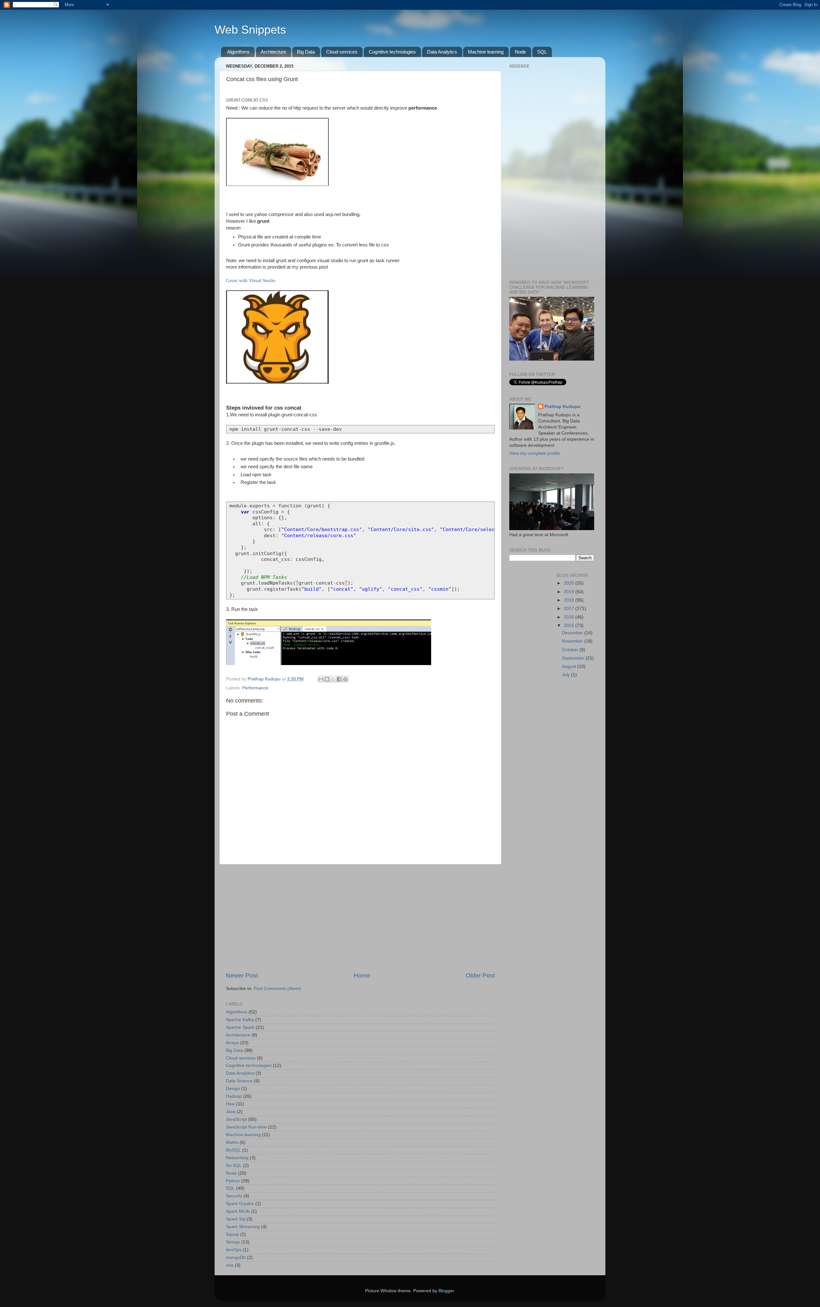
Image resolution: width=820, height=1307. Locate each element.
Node (520, 51)
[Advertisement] (360, 918)
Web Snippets (250, 29)
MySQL (233, 1150)
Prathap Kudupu (562, 406)
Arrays (232, 1042)
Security (234, 1196)
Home (362, 975)
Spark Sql (235, 1219)
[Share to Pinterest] (345, 679)
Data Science (239, 1080)
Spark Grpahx (240, 1203)
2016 (569, 617)
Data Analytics (442, 51)
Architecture (273, 51)
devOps (234, 1249)
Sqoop (232, 1234)
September (574, 658)
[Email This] (321, 679)
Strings (233, 1242)
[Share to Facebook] (339, 679)
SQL (542, 51)
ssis (230, 1265)
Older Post (480, 975)
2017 (569, 608)
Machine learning (486, 51)
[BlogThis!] (327, 679)
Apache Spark (240, 1027)
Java (230, 1111)
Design (233, 1088)
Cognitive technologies (392, 51)
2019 (569, 591)
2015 (569, 625)
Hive (230, 1104)
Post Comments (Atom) (277, 988)
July (566, 674)
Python (233, 1180)
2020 (569, 583)
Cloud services (341, 51)
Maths (232, 1142)
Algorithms (238, 51)
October (570, 649)
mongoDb (236, 1257)
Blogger (446, 1290)
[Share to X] (333, 679)
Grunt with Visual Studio (250, 280)
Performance (255, 688)
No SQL (234, 1165)
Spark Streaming (243, 1226)
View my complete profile (534, 453)
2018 (569, 600)
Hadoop (234, 1096)
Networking (237, 1157)
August (569, 666)
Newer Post (242, 975)
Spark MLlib (238, 1211)
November (573, 641)
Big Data (306, 51)
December (573, 632)
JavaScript (236, 1119)
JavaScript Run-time (246, 1127)
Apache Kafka (240, 1019)
